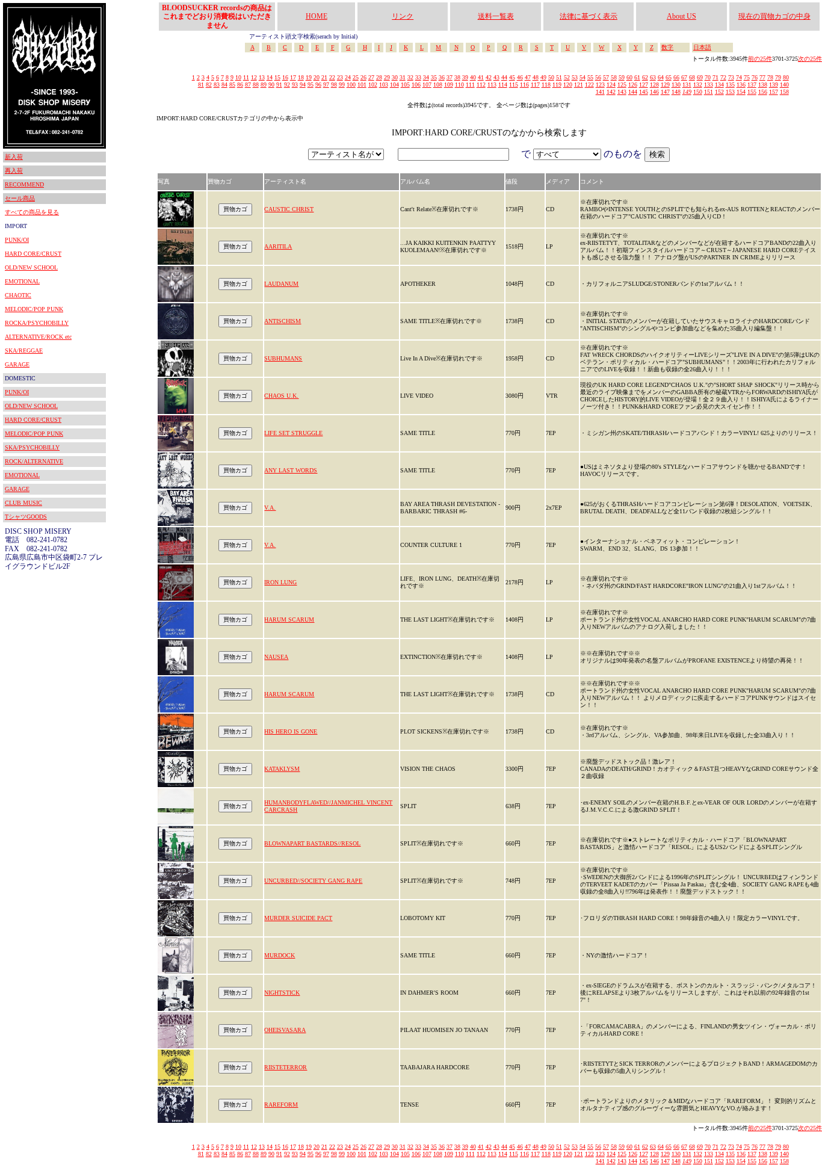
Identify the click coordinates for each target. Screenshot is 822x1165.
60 (629, 77)
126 (632, 84)
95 (310, 84)
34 (426, 77)
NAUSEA (276, 657)
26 (363, 77)
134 (719, 84)
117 (535, 84)
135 (730, 84)
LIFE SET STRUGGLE (293, 433)
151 (708, 91)
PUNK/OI (17, 239)
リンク (402, 16)
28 (379, 77)
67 (684, 77)
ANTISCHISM (282, 321)
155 (751, 91)
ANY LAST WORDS (290, 470)
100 (351, 84)
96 (318, 84)
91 (279, 84)
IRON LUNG (280, 582)
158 (784, 91)
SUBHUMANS (283, 358)
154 (741, 91)
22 (332, 77)
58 (614, 77)
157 (773, 91)
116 (524, 84)
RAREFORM (281, 1104)
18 (301, 77)
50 (551, 77)
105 (405, 84)
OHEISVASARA (285, 1030)
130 (676, 84)
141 (600, 91)
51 (559, 77)
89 (264, 84)
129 (665, 84)
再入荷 (14, 170)
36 (442, 77)
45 (512, 77)
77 (762, 77)
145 (643, 91)
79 (778, 77)
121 (578, 84)
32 (410, 77)
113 (491, 84)
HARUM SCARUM (289, 619)
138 (762, 84)
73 (731, 77)
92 (287, 84)
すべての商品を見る (32, 212)
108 (437, 84)
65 (669, 77)
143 (621, 91)
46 (520, 77)
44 (504, 77)
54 (582, 77)
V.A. (270, 507)
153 (730, 91)
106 (416, 84)
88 (256, 84)
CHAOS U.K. (281, 395)
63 (653, 77)
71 (715, 77)
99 (342, 84)
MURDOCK (279, 955)
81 (201, 84)
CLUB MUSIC (23, 502)
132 (697, 84)
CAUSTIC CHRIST (289, 209)
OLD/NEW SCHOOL (31, 267)
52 (567, 77)
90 (271, 84)
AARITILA (278, 246)
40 (473, 77)
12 (254, 77)
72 (723, 77)
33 (418, 77)
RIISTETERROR (285, 1067)
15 (277, 77)
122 (589, 84)
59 (622, 77)
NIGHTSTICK (282, 992)
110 (459, 84)
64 (661, 77)
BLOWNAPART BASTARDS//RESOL (312, 843)
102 (372, 84)
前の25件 (760, 58)
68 (692, 77)
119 (556, 84)
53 (575, 77)
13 (262, 77)
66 (676, 77)
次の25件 (810, 58)
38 (457, 77)
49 (543, 77)
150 (697, 91)
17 (293, 77)
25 (356, 77)
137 (751, 84)
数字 (667, 47)
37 (450, 77)
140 (784, 84)
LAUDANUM (281, 283)
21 (324, 77)
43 (496, 77)
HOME (316, 16)
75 (747, 77)
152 (719, 91)
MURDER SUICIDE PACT (298, 918)
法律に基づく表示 (588, 16)
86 (240, 84)
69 (700, 77)
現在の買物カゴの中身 (774, 16)
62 (645, 77)
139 (773, 84)
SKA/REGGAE (24, 350)
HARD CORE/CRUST (33, 253)
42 (489, 77)
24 (348, 77)
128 (654, 84)
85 (232, 84)
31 (403, 77)
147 (665, 91)
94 (303, 84)
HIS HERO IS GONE (290, 731)
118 (546, 84)
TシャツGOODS (26, 516)
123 (600, 84)
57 (606, 77)
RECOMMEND (24, 184)
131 (686, 84)
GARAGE (17, 364)
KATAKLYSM (282, 768)
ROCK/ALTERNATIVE (34, 461)
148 (676, 91)
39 (465, 77)
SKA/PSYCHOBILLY (32, 447)
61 (637, 77)
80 (786, 77)
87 (248, 84)
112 (481, 84)
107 (426, 84)
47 (528, 77)
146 (654, 91)
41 (481, 77)
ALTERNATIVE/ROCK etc (38, 336)
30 (395, 77)
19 (309, 77)
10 (238, 77)
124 (611, 84)
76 (755, 77)
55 (590, 77)
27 (371, 77)
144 (632, 91)
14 (270, 77)
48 (536, 77)
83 (217, 84)
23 (340, 77)
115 (513, 84)
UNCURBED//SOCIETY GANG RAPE (313, 880)
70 (708, 77)
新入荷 (14, 156)
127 (643, 84)
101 (361, 84)
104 (394, 84)
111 (470, 84)
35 (434, 77)
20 (317, 77)
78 (770, 77)
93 (295, 84)
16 (285, 77)
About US (681, 16)
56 (598, 77)
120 (567, 84)
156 (762, 91)
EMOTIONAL (22, 281)
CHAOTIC (18, 295)
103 (383, 84)
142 (611, 91)
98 (334, 84)
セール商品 (20, 198)
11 (246, 77)
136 (741, 84)
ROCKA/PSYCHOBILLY (37, 323)
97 (326, 84)
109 (448, 84)
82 (209, 84)
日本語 (702, 47)
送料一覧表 (496, 16)
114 (502, 84)
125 (621, 84)
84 (224, 84)
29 (387, 77)
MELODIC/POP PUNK (34, 309)
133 (708, 84)
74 (739, 77)
